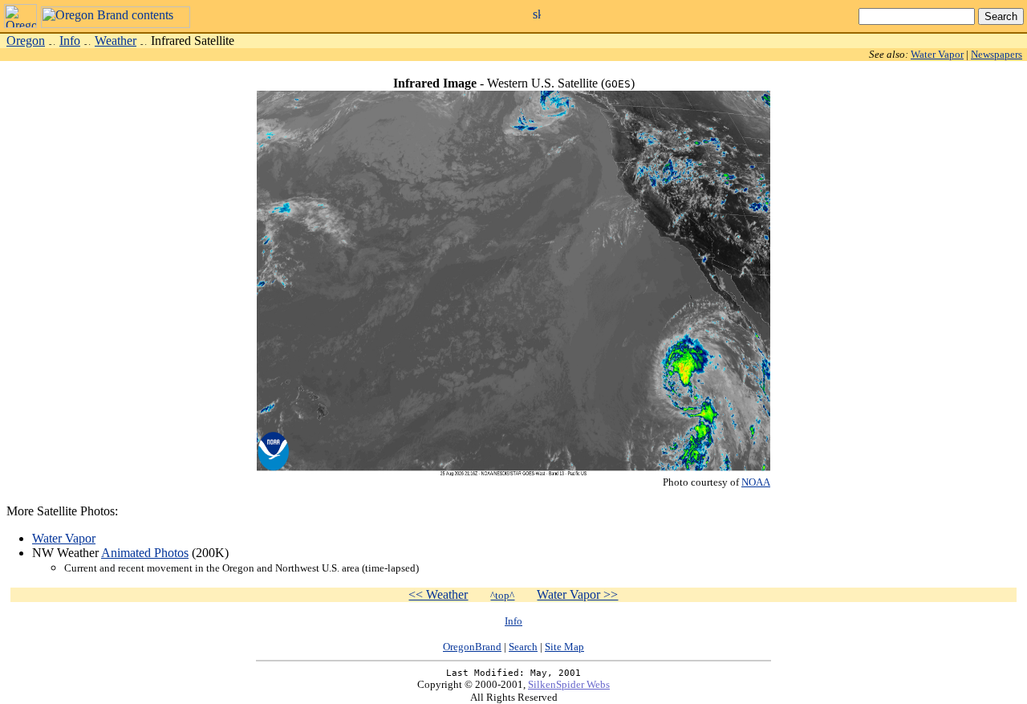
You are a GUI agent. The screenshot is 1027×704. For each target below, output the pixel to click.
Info (69, 40)
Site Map (564, 647)
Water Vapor (937, 54)
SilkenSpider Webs (569, 684)
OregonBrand (472, 647)
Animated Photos (145, 553)
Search (523, 647)
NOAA (755, 482)
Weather (115, 40)
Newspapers (996, 54)
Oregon (25, 40)
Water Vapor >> (577, 594)
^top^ (502, 595)
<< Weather (438, 594)
